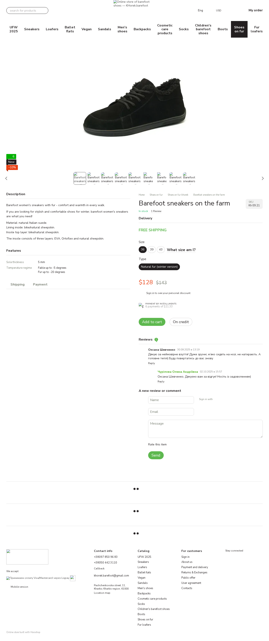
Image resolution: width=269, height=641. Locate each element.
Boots (223, 29)
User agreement (191, 583)
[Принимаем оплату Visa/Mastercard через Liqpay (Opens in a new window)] (37, 578)
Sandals (104, 29)
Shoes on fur (239, 29)
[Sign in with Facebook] (217, 399)
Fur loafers (257, 29)
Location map (102, 593)
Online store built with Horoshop (23, 632)
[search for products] (45, 10)
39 (151, 249)
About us (187, 562)
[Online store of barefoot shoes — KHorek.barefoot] (27, 556)
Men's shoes (122, 29)
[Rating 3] (187, 444)
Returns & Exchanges (194, 572)
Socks (184, 29)
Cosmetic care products (165, 29)
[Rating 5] (200, 444)
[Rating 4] (193, 444)
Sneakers (32, 29)
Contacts (186, 588)
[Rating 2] (180, 444)
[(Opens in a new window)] (72, 578)
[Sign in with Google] (224, 399)
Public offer (188, 578)
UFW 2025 (13, 29)
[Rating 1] (173, 444)
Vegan (87, 29)
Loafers (52, 29)
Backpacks (142, 29)
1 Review (156, 211)
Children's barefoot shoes (203, 29)
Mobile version (19, 586)
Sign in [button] (150, 293)
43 (160, 249)
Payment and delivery (194, 567)
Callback (99, 568)
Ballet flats (70, 29)
